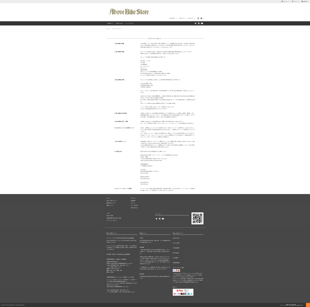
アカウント (285, 1)
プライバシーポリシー (112, 220)
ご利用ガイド (110, 23)
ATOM (111, 215)
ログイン (295, 1)
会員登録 (305, 1)
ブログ (108, 213)
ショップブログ (129, 23)
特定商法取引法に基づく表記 (114, 218)
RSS (108, 215)
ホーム (108, 28)
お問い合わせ (119, 23)
